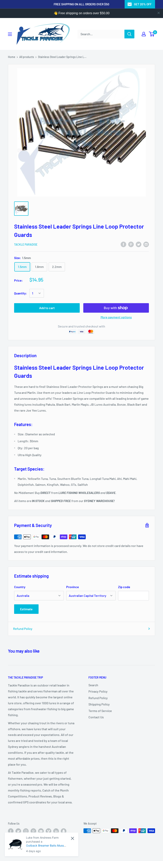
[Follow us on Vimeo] (48, 831)
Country (19, 587)
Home (11, 57)
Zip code (124, 587)
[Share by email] (146, 244)
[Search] (129, 34)
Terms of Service (100, 711)
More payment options (116, 317)
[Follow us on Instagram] (26, 831)
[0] (151, 34)
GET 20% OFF (142, 4)
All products (26, 57)
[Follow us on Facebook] (11, 831)
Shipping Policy (99, 704)
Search (93, 685)
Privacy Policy (98, 691)
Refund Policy (22, 628)
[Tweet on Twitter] (138, 244)
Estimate (26, 609)
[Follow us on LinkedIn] (56, 831)
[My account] (144, 34)
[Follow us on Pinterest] (33, 831)
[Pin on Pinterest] (131, 244)
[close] (158, 12)
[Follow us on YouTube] (41, 831)
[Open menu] (10, 34)
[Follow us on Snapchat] (63, 831)
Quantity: (20, 293)
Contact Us (96, 717)
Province (72, 587)
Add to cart (47, 308)
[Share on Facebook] (123, 244)
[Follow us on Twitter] (18, 831)
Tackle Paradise (25, 244)
